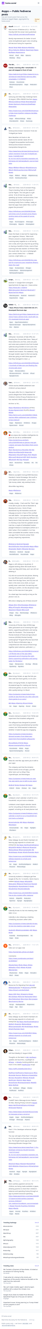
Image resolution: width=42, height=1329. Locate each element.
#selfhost (21, 1090)
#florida (35, 664)
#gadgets (33, 828)
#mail (17, 55)
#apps (26, 84)
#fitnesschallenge (20, 118)
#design (24, 175)
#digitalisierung (32, 175)
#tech (11, 462)
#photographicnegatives (16, 273)
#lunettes (27, 462)
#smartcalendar (14, 828)
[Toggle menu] (38, 3)
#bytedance (18, 423)
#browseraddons (20, 371)
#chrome (25, 373)
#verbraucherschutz (21, 178)
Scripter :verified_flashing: (11, 280)
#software (16, 1088)
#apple (11, 1117)
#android (23, 295)
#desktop (12, 58)
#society (17, 1211)
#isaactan (12, 867)
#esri (21, 1007)
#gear (11, 322)
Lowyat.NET (10, 1097)
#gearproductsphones (29, 324)
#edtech (35, 864)
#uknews (12, 82)
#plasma (28, 55)
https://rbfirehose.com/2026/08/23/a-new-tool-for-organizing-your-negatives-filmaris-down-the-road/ (23, 262)
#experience (30, 1004)
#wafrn (19, 549)
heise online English (11, 1126)
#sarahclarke (20, 82)
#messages (29, 222)
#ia (33, 462)
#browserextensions (15, 373)
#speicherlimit (13, 298)
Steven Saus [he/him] (11, 382)
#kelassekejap (21, 867)
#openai (27, 1119)
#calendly (12, 935)
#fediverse (18, 493)
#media (30, 1088)
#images (28, 268)
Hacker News (10, 945)
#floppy (23, 1088)
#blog (11, 615)
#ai (36, 462)
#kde (22, 55)
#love (11, 87)
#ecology (28, 664)
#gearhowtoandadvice (21, 322)
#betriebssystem (14, 295)
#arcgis (11, 1004)
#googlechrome (14, 376)
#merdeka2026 (13, 121)
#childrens (27, 423)
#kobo (21, 973)
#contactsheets (19, 268)
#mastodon (12, 549)
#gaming (21, 706)
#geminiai (12, 901)
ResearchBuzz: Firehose (11, 185)
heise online (10, 128)
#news (22, 121)
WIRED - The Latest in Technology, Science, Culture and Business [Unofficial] (13, 305)
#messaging (13, 224)
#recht (11, 178)
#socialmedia (24, 546)
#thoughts (18, 615)
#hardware (12, 830)
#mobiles (16, 1174)
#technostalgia (24, 613)
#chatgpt (12, 1119)
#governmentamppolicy (16, 751)
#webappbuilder (20, 1004)
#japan (11, 1211)
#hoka (29, 118)
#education (33, 84)
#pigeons (21, 224)
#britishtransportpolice (16, 84)
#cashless (25, 1211)
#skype (11, 613)
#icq (17, 613)
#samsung (29, 121)
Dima (10, 561)
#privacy (31, 549)
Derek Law (10, 982)
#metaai (24, 788)
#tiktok (21, 748)
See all (37, 1222)
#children (32, 1211)
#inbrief (11, 788)
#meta (11, 465)
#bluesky (25, 549)
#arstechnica (18, 462)
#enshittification (14, 546)
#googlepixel (32, 1171)
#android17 (31, 295)
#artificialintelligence (25, 864)
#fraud (32, 373)
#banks (17, 1214)
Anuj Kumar (10, 673)
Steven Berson (11, 500)
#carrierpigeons (19, 222)
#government (13, 425)
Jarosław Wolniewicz (11, 472)
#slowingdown (30, 224)
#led (10, 1174)
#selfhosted (12, 1090)
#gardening (12, 666)
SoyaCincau (10, 94)
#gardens (21, 666)
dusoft (11, 26)
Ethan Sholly (11, 1050)
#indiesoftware (13, 270)
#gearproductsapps (15, 324)
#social (21, 425)
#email (11, 55)
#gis (16, 1007)
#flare (36, 546)
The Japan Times (10, 1181)
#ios (10, 327)
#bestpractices (19, 664)
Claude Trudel (11, 432)
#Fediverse (12, 544)
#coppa (34, 423)
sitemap (31, 1320)
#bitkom (17, 175)
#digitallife (19, 898)
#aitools (11, 898)
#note (16, 938)
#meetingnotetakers (23, 935)
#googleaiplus (28, 901)
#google (26, 544)
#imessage (20, 1119)
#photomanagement (26, 270)
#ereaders (33, 973)
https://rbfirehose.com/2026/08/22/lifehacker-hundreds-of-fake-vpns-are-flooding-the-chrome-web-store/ (24, 365)
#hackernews (13, 973)
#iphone (16, 327)
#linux (18, 58)
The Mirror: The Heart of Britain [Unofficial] (12, 65)
